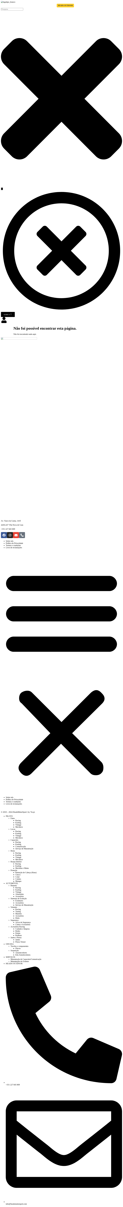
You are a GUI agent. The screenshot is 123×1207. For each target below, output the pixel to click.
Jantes (17, 940)
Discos (18, 948)
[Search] (2, 189)
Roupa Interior (16, 862)
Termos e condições (13, 545)
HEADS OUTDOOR (65, 5)
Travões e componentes (19, 946)
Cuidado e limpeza (22, 929)
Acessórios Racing (18, 927)
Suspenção (15, 951)
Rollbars (18, 935)
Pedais (17, 933)
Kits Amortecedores (22, 955)
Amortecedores (21, 953)
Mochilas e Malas (22, 868)
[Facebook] (4, 535)
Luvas (13, 829)
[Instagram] (10, 535)
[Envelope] (16, 535)
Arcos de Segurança (23, 922)
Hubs (17, 918)
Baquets (14, 885)
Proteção (14, 870)
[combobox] (12, 9)
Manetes (18, 914)
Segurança (14, 920)
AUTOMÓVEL (19, 5)
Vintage (18, 825)
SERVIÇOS (48, 5)
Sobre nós (9, 541)
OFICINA (34, 5)
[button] (61, 672)
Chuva (17, 875)
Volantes (14, 907)
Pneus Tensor (20, 942)
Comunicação (20, 846)
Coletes (18, 879)
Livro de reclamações (14, 548)
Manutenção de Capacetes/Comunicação (26, 959)
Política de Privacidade (14, 543)
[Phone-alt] (22, 535)
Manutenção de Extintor (20, 961)
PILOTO (5, 5)
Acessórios (19, 896)
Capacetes (14, 840)
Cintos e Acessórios (22, 924)
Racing (18, 820)
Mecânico (19, 827)
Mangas (18, 881)
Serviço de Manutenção (24, 849)
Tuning (18, 911)
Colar (17, 877)
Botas (13, 851)
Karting (18, 823)
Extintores (19, 901)
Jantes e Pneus (16, 938)
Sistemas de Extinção (19, 898)
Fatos (13, 818)
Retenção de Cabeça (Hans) (26, 872)
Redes (17, 931)
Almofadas (19, 894)
